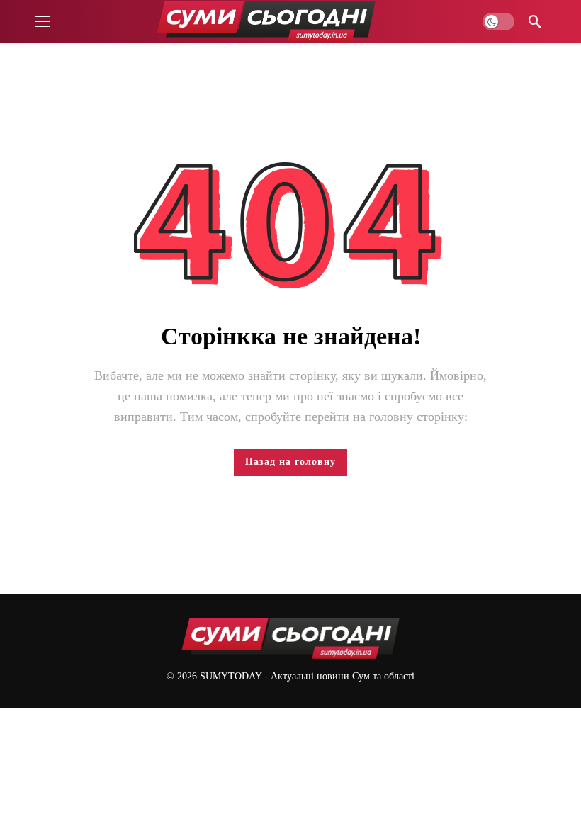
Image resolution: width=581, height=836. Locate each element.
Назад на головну (290, 461)
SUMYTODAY (230, 676)
